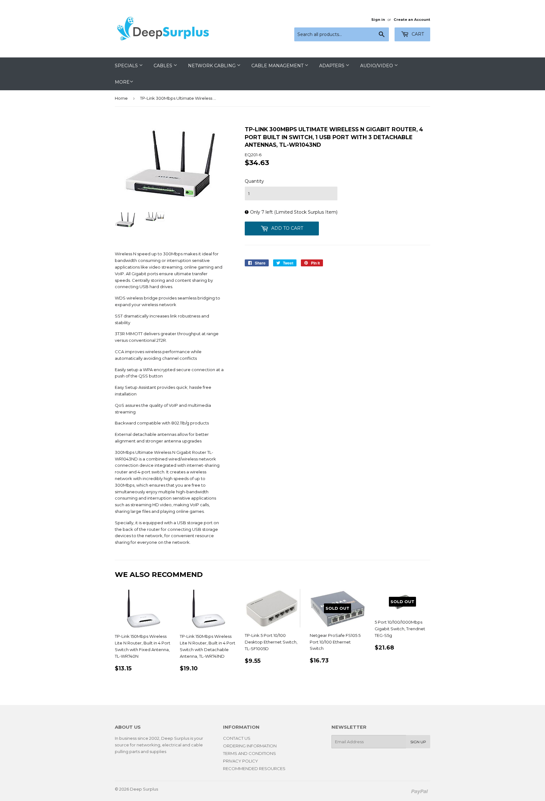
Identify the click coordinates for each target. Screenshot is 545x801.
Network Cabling (212, 65)
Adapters (332, 65)
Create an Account (412, 19)
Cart (417, 34)
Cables (163, 65)
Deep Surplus (144, 789)
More (122, 82)
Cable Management (278, 65)
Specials (127, 65)
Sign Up (418, 741)
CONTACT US (236, 738)
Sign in (378, 19)
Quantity (254, 181)
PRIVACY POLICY (240, 760)
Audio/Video (377, 65)
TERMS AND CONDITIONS (249, 753)
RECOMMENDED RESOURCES (254, 768)
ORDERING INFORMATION (250, 745)
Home (121, 98)
